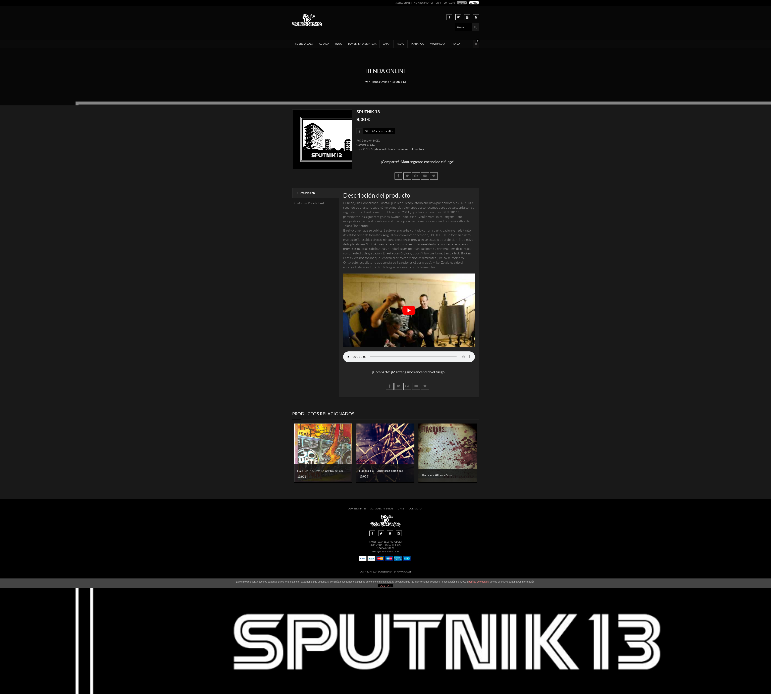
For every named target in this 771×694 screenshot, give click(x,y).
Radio (400, 43)
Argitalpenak (379, 149)
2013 (366, 149)
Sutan (386, 43)
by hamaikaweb (403, 571)
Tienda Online (380, 81)
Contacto (449, 3)
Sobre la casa (304, 43)
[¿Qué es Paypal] (362, 558)
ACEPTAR (385, 586)
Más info (320, 459)
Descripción (307, 192)
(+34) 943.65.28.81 (385, 548)
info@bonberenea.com (385, 551)
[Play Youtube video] (409, 311)
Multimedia (437, 43)
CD (372, 144)
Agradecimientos (423, 3)
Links (438, 3)
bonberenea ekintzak (401, 149)
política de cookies (478, 581)
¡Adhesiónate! (357, 508)
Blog (338, 43)
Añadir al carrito (382, 131)
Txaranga (417, 43)
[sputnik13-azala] (322, 139)
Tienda (455, 43)
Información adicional (310, 203)
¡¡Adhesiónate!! (403, 3)
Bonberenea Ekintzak (362, 43)
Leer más (444, 448)
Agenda (324, 43)
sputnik (419, 149)
